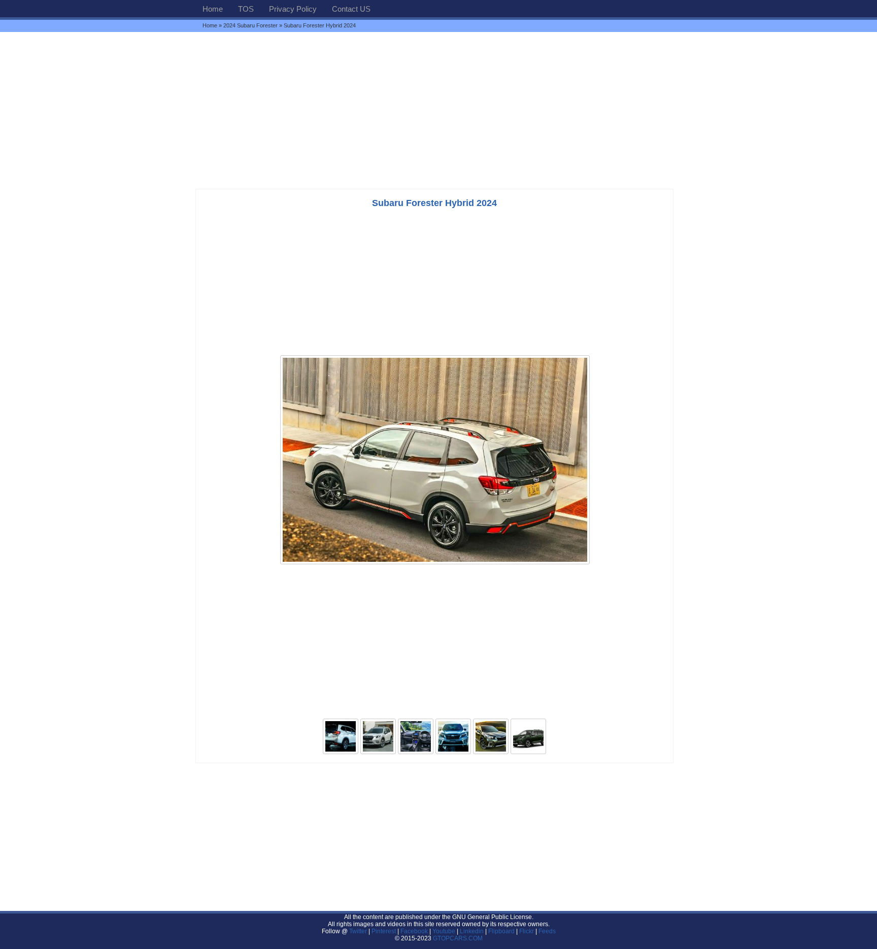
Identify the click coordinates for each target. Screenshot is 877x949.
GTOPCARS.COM (458, 938)
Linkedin (472, 931)
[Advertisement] (438, 110)
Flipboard (501, 931)
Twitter (358, 931)
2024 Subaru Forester (250, 25)
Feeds (547, 931)
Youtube (443, 931)
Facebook (414, 931)
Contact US (351, 9)
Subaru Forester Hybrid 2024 (434, 203)
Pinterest (384, 931)
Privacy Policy (293, 9)
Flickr (526, 931)
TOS (246, 9)
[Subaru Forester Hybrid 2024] (435, 563)
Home (213, 9)
